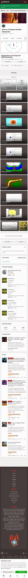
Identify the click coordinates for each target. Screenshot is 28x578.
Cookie (20, 556)
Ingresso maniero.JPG (6, 171)
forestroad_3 (11, 289)
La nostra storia (14, 491)
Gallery (14, 485)
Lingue (3, 556)
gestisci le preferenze (5, 568)
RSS (25, 556)
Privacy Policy (9, 556)
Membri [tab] (12, 38)
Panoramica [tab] (5, 38)
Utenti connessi (14, 500)
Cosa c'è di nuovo (14, 493)
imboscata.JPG (4, 187)
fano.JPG (3, 126)
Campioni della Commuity (14, 495)
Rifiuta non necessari (8, 572)
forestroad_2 (11, 300)
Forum (14, 477)
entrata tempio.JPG (5, 201)
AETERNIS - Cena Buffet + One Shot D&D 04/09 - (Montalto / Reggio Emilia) (16, 339)
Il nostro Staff (14, 498)
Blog (14, 481)
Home (14, 473)
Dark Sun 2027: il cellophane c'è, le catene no (14, 402)
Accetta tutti (22, 572)
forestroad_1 (11, 311)
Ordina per (13, 77)
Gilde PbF (14, 479)
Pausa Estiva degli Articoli (14, 442)
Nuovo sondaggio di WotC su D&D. (16, 423)
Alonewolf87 (11, 59)
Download (14, 483)
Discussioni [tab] (19, 38)
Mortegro (10, 404)
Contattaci (16, 556)
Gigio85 (9, 275)
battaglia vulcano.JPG (6, 227)
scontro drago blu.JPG (6, 155)
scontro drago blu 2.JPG (6, 140)
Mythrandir (10, 286)
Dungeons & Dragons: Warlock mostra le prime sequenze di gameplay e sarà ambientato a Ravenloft (16, 360)
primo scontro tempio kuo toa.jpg (9, 99)
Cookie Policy (20, 567)
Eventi (14, 502)
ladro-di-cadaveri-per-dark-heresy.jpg (14, 271)
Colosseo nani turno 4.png (7, 111)
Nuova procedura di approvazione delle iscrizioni (10, 6)
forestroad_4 (11, 278)
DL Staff (9, 364)
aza (8, 386)
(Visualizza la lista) (22, 257)
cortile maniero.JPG (5, 217)
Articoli (14, 475)
